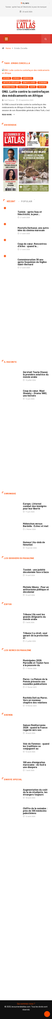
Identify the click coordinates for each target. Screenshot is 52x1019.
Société (42, 87)
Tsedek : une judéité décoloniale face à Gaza (36, 571)
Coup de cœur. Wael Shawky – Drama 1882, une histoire (35, 393)
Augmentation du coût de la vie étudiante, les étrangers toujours (35, 792)
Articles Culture (30, 369)
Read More (7, 115)
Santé (32, 87)
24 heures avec (29, 695)
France (26, 567)
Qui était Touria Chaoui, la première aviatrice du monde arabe (36, 374)
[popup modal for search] (45, 38)
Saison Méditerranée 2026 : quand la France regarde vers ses (35, 727)
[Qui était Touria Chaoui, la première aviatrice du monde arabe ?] (11, 374)
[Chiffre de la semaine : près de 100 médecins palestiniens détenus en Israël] (11, 811)
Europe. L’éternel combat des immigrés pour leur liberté (35, 506)
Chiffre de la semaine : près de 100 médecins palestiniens (35, 811)
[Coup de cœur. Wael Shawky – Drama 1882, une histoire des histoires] (11, 393)
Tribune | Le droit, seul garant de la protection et (35, 635)
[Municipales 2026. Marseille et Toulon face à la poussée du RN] (11, 663)
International (9, 87)
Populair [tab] (26, 201)
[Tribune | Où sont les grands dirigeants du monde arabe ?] (11, 617)
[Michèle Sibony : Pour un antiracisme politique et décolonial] (11, 589)
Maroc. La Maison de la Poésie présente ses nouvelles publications (35, 681)
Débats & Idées (29, 82)
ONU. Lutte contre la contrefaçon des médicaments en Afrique (25, 93)
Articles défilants (11, 82)
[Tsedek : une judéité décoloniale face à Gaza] (11, 571)
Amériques (27, 78)
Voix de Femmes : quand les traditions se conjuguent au (36, 746)
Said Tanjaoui (9, 100)
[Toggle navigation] (6, 39)
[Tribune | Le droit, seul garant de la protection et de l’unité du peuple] (11, 635)
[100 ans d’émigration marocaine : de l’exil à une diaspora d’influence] (11, 765)
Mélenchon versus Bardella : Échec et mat (35, 524)
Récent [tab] (11, 201)
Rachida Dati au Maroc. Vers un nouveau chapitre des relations (35, 700)
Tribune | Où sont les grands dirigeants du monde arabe (34, 617)
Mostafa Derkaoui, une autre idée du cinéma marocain (33, 229)
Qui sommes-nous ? (26, 1004)
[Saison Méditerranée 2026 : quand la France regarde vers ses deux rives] (11, 727)
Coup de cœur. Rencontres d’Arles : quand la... (32, 245)
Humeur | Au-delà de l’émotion (34, 543)
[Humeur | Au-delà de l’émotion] (11, 543)
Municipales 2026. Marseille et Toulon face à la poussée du (36, 663)
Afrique (16, 78)
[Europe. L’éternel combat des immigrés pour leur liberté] (11, 506)
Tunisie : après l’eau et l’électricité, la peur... (30, 213)
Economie (43, 82)
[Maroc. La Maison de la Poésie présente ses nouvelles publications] (11, 681)
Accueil (6, 78)
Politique (23, 87)
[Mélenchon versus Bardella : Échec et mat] (11, 525)
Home (8, 48)
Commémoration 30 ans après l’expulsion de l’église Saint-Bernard (32, 262)
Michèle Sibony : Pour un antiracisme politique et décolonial (36, 589)
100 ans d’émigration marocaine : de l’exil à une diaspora (34, 765)
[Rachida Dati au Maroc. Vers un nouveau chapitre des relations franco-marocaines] (11, 700)
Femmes (26, 584)
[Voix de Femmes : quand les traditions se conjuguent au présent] (11, 746)
